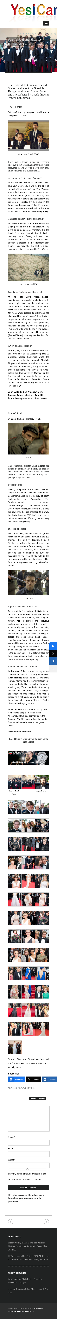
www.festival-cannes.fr (19, 731)
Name (11, 1137)
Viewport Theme (14, 1312)
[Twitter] (53, 653)
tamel (10, 1289)
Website (11, 1159)
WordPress (38, 1308)
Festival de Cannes (26, 1088)
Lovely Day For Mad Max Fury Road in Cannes (10, 1222)
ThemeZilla (29, 1312)
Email (11, 1148)
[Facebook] (53, 646)
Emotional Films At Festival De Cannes (46, 1222)
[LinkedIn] (53, 661)
